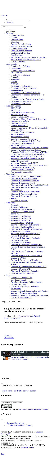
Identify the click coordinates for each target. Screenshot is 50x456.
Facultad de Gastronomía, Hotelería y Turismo (28, 57)
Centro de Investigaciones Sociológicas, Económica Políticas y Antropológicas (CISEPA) (29, 151)
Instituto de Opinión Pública (21, 145)
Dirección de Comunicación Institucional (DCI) (29, 267)
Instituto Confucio (18, 134)
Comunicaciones (17, 40)
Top (2, 454)
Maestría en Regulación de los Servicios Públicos (29, 291)
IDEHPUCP (15, 110)
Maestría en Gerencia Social (21, 278)
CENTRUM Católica (19, 123)
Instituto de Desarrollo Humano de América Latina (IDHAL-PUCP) (27, 160)
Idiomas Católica (17, 130)
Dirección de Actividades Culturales (24, 271)
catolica (33, 391)
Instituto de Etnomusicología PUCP (24, 163)
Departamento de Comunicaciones (24, 88)
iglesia (4, 391)
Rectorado (15, 205)
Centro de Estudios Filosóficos (22, 112)
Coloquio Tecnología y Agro (22, 223)
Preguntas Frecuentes (15, 423)
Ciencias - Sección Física (20, 66)
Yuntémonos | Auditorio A (21, 216)
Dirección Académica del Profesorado (25, 192)
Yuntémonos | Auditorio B (21, 218)
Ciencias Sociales (17, 35)
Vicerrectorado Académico (21, 231)
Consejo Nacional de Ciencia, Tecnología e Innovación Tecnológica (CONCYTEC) (27, 155)
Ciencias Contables (18, 62)
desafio (26, 391)
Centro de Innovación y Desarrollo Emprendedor (29, 128)
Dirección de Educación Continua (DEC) (26, 245)
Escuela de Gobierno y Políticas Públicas (26, 282)
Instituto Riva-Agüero (19, 115)
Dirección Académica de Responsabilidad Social (29, 185)
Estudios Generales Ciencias (21, 46)
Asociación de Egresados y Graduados (25, 238)
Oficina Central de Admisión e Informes (26, 176)
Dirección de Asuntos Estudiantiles (24, 179)
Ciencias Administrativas (20, 75)
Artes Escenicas (17, 55)
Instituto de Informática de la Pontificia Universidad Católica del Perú (25, 226)
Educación (15, 42)
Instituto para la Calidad (20, 137)
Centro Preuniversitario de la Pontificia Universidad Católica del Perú (25, 142)
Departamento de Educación (21, 101)
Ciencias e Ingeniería (19, 48)
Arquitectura (15, 79)
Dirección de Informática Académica (25, 181)
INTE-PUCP (16, 108)
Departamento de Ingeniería (21, 86)
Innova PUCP (16, 214)
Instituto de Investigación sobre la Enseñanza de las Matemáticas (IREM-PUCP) (29, 166)
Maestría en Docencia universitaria (24, 293)
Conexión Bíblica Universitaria (22, 132)
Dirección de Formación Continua (24, 196)
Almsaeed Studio (27, 447)
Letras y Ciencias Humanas (21, 51)
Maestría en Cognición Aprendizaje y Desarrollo (29, 295)
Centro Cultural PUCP (19, 126)
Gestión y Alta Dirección (20, 53)
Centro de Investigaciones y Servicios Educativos (29, 148)
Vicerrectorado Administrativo (22, 212)
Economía (14, 77)
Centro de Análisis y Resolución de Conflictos (28, 119)
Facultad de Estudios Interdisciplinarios (26, 60)
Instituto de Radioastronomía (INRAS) (25, 234)
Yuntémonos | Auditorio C (21, 220)
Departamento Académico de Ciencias (25, 93)
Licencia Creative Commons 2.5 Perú (33, 409)
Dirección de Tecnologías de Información (26, 229)
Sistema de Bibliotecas (19, 207)
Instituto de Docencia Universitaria (24, 139)
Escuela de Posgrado (19, 280)
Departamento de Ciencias (21, 104)
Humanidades (16, 68)
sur (14, 391)
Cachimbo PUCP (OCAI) (20, 269)
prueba (13, 198)
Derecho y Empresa (18, 284)
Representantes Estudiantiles (21, 172)
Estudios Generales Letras (21, 44)
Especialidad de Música (20, 121)
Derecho (14, 37)
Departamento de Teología (21, 242)
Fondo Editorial (17, 90)
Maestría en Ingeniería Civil (21, 297)
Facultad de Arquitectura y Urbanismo (25, 260)
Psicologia (15, 84)
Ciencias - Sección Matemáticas (23, 71)
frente (19, 391)
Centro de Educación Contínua (22, 117)
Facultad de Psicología (19, 236)
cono (10, 391)
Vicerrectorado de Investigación (23, 209)
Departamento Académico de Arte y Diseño (27, 99)
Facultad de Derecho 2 (19, 240)
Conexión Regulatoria (19, 201)
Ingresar (9, 22)
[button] (4, 15)
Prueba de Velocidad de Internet (19, 425)
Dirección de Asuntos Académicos (24, 194)
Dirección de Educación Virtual (23, 183)
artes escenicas (16, 73)
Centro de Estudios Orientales (22, 170)
